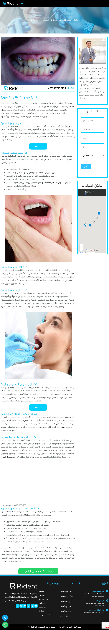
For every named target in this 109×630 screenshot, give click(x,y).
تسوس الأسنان (67, 126)
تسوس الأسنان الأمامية (58, 423)
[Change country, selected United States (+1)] (83, 129)
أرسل (86, 166)
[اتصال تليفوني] (5, 618)
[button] (21, 3)
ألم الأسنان (47, 136)
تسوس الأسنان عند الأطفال (52, 182)
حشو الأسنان (65, 427)
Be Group (77, 627)
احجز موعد (38, 146)
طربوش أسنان (6, 457)
